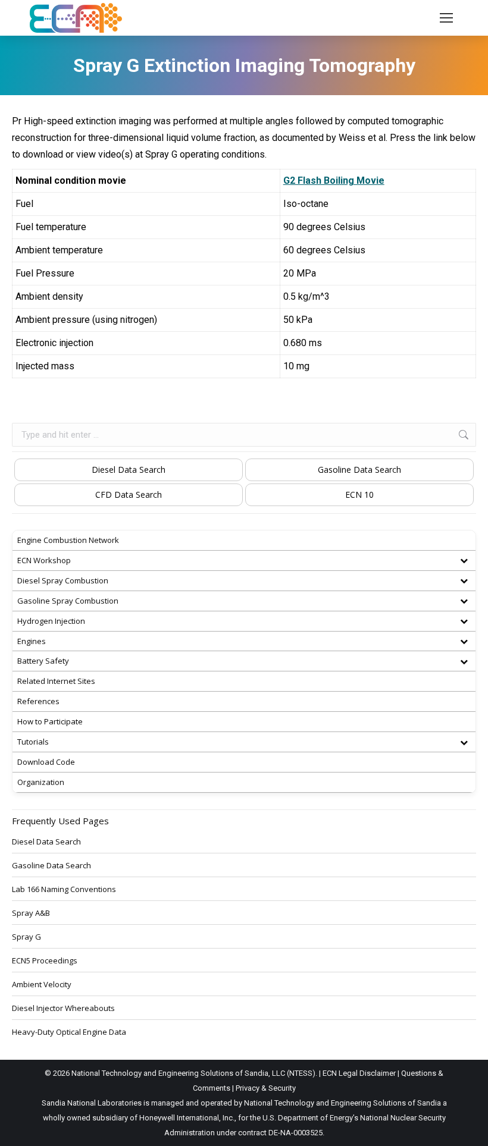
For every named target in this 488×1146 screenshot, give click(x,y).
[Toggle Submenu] (464, 560)
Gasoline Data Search (359, 469)
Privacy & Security (266, 1088)
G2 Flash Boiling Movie (333, 180)
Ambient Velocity (41, 984)
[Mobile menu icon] (446, 18)
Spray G (26, 936)
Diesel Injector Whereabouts (63, 1008)
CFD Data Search (128, 494)
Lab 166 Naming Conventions (64, 889)
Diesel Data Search (128, 469)
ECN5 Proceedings (44, 960)
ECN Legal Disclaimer (359, 1073)
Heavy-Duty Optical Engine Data (69, 1031)
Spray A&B (31, 913)
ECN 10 (359, 494)
